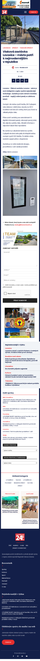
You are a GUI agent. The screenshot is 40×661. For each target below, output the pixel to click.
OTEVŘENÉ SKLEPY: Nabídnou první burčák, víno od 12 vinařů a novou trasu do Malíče (19, 417)
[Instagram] (18, 656)
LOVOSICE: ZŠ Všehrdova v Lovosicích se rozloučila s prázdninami (20, 409)
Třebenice (9, 381)
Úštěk (5, 435)
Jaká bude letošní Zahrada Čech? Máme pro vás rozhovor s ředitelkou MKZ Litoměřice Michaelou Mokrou (19, 401)
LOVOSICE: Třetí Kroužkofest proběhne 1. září (18, 431)
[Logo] (4, 12)
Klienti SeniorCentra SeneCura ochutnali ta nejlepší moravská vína (30, 522)
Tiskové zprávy (26, 48)
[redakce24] (13, 67)
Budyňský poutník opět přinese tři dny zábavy (10, 511)
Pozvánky (6, 414)
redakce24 (24, 67)
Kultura (8, 372)
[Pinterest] (22, 80)
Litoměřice (9, 366)
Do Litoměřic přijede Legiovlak (16, 369)
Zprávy (15, 48)
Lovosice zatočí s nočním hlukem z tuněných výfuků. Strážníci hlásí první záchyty (21, 351)
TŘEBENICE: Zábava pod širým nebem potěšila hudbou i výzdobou (22, 384)
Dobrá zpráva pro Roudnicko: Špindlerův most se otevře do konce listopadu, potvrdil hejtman (21, 360)
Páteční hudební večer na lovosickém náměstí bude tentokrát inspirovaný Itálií (20, 376)
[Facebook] (13, 80)
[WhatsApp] (26, 80)
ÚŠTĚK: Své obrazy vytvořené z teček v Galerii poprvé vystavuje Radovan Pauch (18, 438)
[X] (18, 80)
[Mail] (22, 656)
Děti (4, 406)
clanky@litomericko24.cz (23, 225)
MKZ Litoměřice (8, 397)
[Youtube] (26, 656)
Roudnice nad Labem (13, 356)
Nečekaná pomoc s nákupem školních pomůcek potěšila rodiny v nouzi (19, 424)
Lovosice (6, 48)
